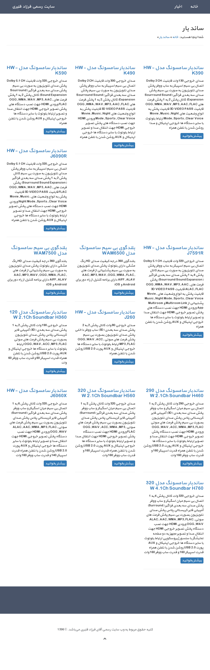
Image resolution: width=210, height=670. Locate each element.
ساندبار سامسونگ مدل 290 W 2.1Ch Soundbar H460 (174, 393)
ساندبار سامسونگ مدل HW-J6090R (37, 153)
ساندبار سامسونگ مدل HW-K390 (173, 70)
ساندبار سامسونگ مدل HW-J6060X (37, 393)
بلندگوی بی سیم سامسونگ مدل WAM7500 (39, 250)
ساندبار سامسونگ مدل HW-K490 (105, 70)
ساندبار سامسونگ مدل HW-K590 (37, 70)
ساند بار (164, 37)
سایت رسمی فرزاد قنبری (33, 7)
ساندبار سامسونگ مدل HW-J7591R (173, 250)
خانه (194, 7)
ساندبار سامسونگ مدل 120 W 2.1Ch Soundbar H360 (38, 315)
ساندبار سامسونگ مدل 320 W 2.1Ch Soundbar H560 (106, 393)
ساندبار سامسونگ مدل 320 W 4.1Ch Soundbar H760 (174, 485)
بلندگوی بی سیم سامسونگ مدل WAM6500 (107, 250)
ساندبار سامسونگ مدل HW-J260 (105, 315)
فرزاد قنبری (87, 629)
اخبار (178, 7)
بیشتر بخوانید (192, 136)
